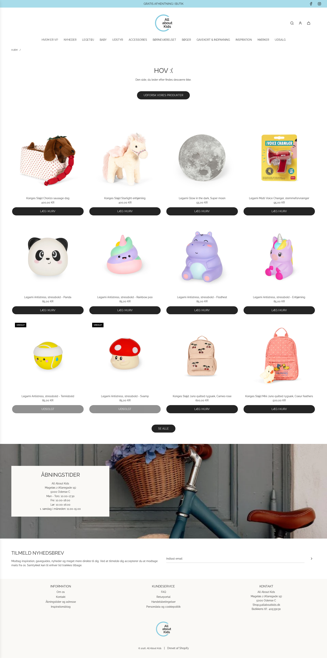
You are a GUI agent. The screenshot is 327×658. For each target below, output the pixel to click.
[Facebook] (311, 4)
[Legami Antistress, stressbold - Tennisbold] (48, 355)
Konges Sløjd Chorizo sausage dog (47, 198)
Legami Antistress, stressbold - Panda (47, 297)
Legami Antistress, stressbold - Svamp (125, 396)
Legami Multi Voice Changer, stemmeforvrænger (279, 198)
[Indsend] (311, 558)
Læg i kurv (47, 211)
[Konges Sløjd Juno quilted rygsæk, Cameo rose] (202, 355)
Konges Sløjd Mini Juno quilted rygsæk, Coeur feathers (279, 396)
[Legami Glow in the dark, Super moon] (202, 158)
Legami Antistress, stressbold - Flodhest (202, 297)
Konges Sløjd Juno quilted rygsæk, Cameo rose (202, 396)
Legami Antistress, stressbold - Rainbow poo (125, 297)
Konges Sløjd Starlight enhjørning (125, 198)
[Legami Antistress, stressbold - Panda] (48, 257)
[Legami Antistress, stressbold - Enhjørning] (279, 257)
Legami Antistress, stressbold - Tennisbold (48, 396)
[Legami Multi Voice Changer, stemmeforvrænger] (279, 158)
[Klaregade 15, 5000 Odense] (163, 491)
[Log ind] (300, 23)
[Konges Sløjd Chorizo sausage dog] (48, 158)
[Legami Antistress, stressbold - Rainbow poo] (125, 257)
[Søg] (292, 23)
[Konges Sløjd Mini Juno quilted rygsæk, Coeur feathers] (279, 355)
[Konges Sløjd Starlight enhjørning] (125, 158)
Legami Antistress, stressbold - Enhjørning (279, 297)
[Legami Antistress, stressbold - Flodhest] (202, 257)
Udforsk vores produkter (163, 95)
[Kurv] (308, 23)
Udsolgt (47, 409)
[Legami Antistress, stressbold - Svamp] (125, 355)
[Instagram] (319, 4)
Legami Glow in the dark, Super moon (202, 198)
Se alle (163, 428)
